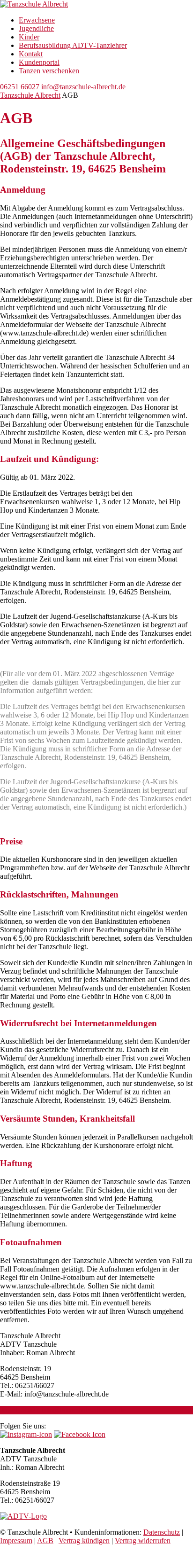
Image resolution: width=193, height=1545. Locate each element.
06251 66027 (19, 87)
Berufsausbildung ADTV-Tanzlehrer (73, 45)
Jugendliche (36, 28)
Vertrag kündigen (84, 1541)
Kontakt (31, 54)
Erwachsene (37, 20)
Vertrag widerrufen (143, 1541)
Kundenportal (39, 62)
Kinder (29, 37)
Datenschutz (161, 1532)
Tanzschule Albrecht (30, 95)
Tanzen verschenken (49, 71)
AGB (45, 1541)
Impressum (16, 1541)
